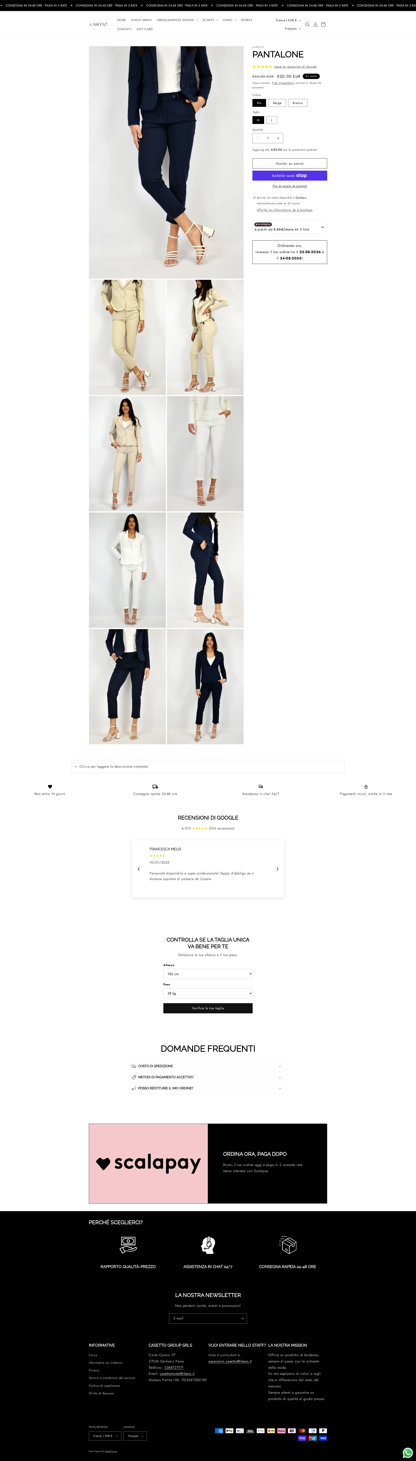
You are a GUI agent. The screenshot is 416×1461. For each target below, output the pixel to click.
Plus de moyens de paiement (290, 186)
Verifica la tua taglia (208, 1008)
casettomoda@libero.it (177, 1373)
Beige (277, 103)
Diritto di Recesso (101, 1393)
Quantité (257, 130)
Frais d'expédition (283, 83)
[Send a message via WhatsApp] (408, 1453)
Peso (166, 984)
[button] (177, 20)
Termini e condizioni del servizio (112, 1378)
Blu (259, 103)
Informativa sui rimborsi (105, 1362)
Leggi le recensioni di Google (295, 66)
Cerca (93, 1355)
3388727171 (174, 1367)
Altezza (168, 965)
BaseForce (111, 1451)
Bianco (298, 103)
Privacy (94, 1370)
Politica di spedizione (104, 1385)
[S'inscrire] (242, 1318)
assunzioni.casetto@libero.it (230, 1361)
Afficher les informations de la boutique (285, 210)
